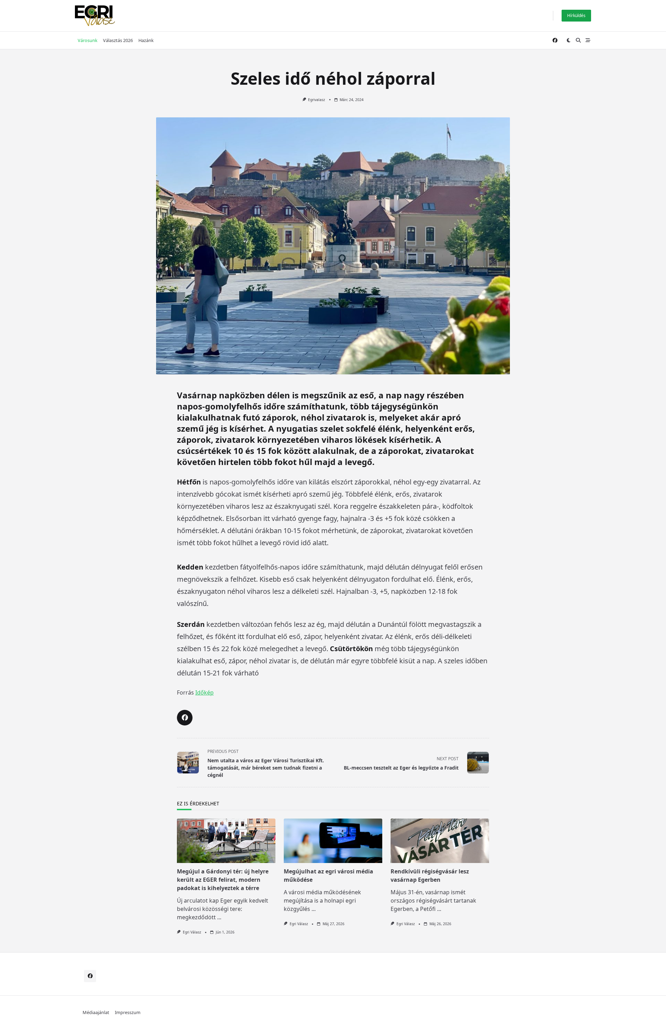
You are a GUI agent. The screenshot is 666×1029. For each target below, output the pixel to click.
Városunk (87, 40)
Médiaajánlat (96, 1012)
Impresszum (127, 1012)
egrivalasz (316, 99)
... (219, 917)
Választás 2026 (118, 40)
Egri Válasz (192, 932)
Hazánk (146, 40)
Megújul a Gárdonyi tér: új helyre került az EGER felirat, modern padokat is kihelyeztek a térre (222, 880)
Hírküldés (576, 15)
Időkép (204, 692)
